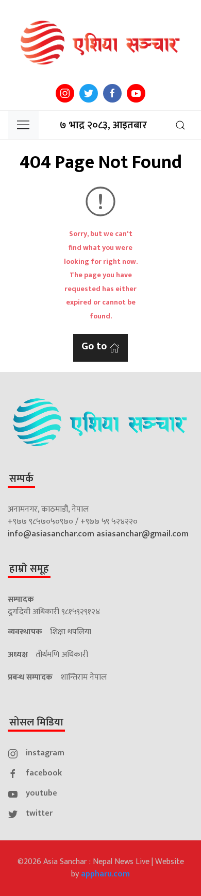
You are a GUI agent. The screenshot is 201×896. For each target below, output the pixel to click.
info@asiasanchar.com (51, 534)
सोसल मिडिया (36, 722)
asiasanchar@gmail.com (142, 534)
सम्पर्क (21, 478)
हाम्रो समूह (29, 569)
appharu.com (105, 874)
